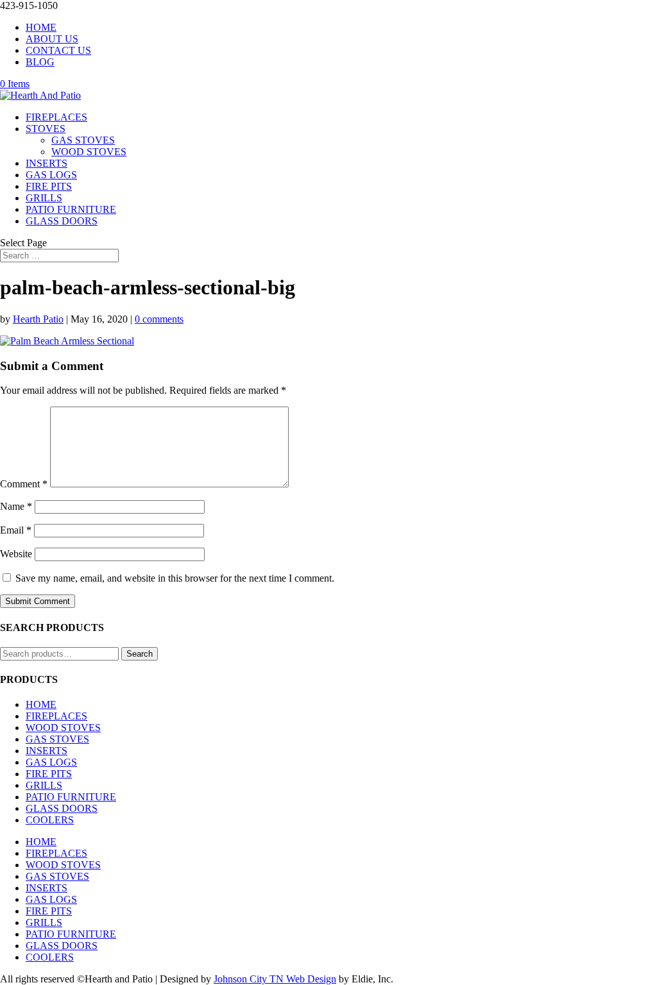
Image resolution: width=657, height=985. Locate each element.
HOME (41, 27)
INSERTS (46, 163)
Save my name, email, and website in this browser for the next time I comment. (174, 578)
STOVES (45, 128)
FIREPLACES (56, 117)
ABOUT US (52, 38)
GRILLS (44, 197)
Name (16, 506)
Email (15, 530)
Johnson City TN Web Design (275, 978)
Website (16, 553)
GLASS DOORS (62, 220)
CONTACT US (58, 50)
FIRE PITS (49, 186)
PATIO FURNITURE (71, 209)
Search (139, 654)
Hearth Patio (38, 319)
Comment (23, 483)
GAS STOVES (83, 140)
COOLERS (50, 819)
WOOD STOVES (88, 151)
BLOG (40, 61)
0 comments (159, 319)
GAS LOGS (51, 174)
